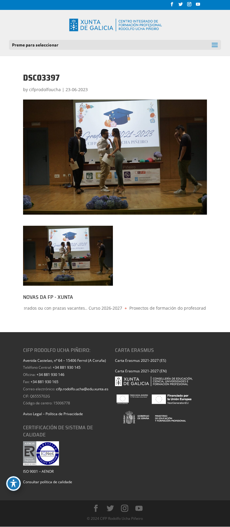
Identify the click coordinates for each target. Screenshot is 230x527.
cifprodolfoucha (45, 89)
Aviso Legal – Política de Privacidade (53, 413)
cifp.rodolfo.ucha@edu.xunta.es (82, 389)
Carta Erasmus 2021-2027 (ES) (140, 360)
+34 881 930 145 (67, 367)
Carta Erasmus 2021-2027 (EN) (141, 371)
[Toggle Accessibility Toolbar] (13, 483)
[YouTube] (198, 6)
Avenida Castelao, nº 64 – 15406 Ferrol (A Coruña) (64, 360)
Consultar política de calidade (47, 481)
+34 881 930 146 (50, 374)
